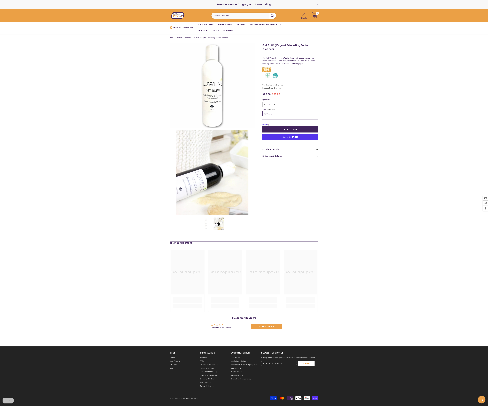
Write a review (266, 326)
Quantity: (266, 100)
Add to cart (290, 129)
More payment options (290, 141)
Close (317, 5)
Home (172, 38)
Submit (306, 363)
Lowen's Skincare (276, 85)
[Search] (243, 16)
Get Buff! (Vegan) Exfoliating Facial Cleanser (285, 47)
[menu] (171, 27)
